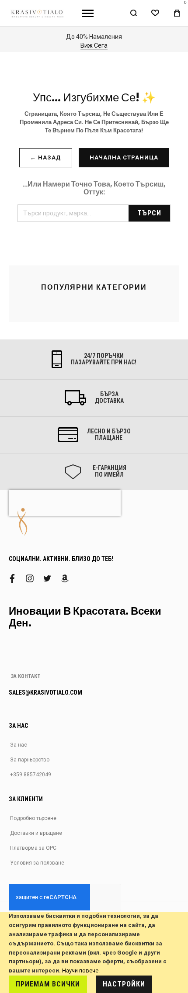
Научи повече (80, 970)
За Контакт (26, 676)
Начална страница (124, 157)
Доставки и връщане (36, 833)
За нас (18, 745)
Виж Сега (94, 45)
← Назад (45, 157)
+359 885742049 (30, 775)
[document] (94, 952)
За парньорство (29, 760)
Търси (149, 213)
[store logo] (37, 13)
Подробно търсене (33, 818)
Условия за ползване (37, 863)
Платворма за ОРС (33, 848)
